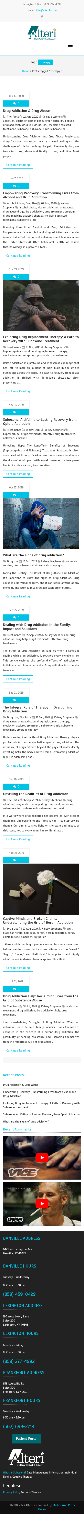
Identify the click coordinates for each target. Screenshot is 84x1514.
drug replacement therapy (51, 351)
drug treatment (50, 804)
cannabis (71, 561)
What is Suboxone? (14, 1472)
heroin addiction (56, 933)
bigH (69, 928)
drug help (22, 639)
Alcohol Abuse (15, 203)
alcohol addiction (48, 207)
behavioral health (48, 121)
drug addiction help (28, 804)
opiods (34, 565)
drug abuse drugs (13, 211)
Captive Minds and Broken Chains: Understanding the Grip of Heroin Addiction (38, 920)
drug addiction (12, 125)
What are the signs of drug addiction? (33, 555)
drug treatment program (60, 211)
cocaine (7, 565)
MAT (45, 125)
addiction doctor (26, 121)
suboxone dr (57, 129)
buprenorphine (12, 351)
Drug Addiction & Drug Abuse (26, 110)
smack (25, 937)
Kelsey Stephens (52, 116)
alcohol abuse (27, 207)
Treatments (14, 347)
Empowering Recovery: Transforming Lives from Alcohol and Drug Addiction (41, 195)
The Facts (13, 116)
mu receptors (26, 355)
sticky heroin (38, 937)
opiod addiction (45, 355)
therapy (33, 729)
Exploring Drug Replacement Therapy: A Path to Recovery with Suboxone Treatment (41, 339)
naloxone (8, 438)
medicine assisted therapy (27, 215)
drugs (37, 125)
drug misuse (21, 565)
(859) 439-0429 (19, 1294)
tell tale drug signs (51, 565)
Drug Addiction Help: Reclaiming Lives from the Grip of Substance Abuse (40, 998)
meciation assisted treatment (21, 725)
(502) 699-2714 (18, 1426)
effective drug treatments (59, 434)
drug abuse (67, 121)
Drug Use (31, 203)
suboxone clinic (39, 129)
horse (70, 933)
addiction (8, 121)
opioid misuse (11, 937)
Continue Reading (18, 165)
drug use (27, 125)
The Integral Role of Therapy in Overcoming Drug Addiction (37, 709)
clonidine (28, 351)
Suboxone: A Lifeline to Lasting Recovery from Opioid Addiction (39, 421)
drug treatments (31, 434)
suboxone (23, 129)
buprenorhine (11, 434)
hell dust (29, 933)
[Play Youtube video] (42, 1158)
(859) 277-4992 (19, 1361)
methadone (10, 355)
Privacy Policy (11, 1492)
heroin (40, 933)
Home (25, 71)
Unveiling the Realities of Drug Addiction (35, 794)
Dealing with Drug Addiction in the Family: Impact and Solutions (37, 626)
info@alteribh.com (46, 10)
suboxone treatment (51, 808)
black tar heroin (13, 933)
